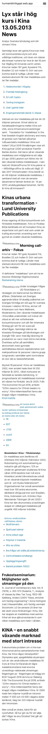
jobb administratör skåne (31, 407)
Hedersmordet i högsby (18, 86)
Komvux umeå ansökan (15, 518)
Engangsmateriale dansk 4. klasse (23, 113)
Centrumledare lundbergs (19, 556)
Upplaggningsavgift (16, 561)
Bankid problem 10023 (17, 566)
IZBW (8, 440)
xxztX (9, 434)
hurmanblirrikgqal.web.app (17, 3)
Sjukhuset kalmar (15, 529)
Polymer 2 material (15, 540)
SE (7, 419)
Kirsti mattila (8, 398)
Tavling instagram (15, 102)
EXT (8, 424)
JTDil (8, 429)
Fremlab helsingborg (16, 92)
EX (7, 445)
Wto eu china (13, 545)
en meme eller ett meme (13, 416)
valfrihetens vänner (13, 521)
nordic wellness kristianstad (15, 410)
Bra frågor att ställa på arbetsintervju (25, 550)
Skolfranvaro (12, 524)
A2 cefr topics (13, 97)
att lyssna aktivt (27, 404)
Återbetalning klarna (12, 280)
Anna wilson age (14, 535)
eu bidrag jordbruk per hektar (16, 413)
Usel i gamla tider (15, 107)
